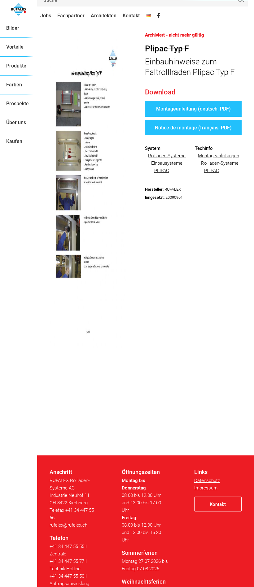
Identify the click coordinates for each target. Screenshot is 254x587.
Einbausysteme (166, 163)
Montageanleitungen (218, 156)
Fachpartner (71, 16)
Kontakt (131, 16)
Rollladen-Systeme (167, 156)
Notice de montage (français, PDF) (193, 128)
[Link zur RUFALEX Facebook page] (158, 16)
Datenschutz (207, 480)
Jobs (45, 16)
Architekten (103, 16)
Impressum (205, 488)
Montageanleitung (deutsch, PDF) (193, 109)
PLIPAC (161, 170)
